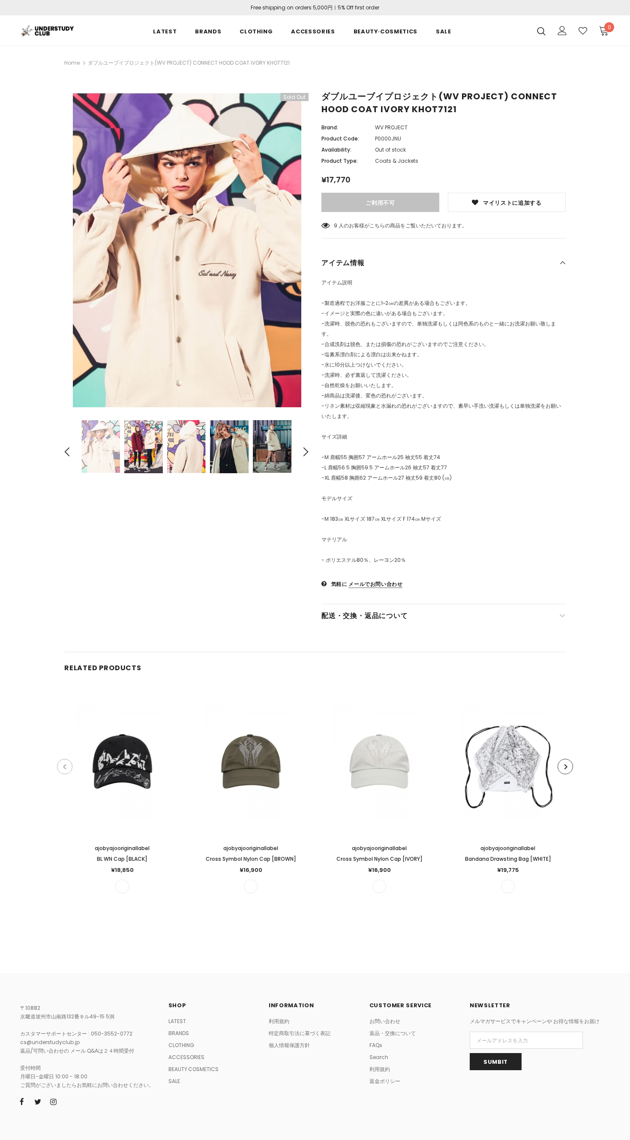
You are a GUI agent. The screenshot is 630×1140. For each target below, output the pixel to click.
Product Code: (340, 138)
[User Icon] (562, 30)
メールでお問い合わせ (375, 584)
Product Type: (339, 160)
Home (72, 62)
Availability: (336, 149)
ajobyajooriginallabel (122, 848)
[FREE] (122, 886)
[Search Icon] (541, 31)
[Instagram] (53, 1101)
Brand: (329, 127)
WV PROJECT (391, 127)
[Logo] (47, 30)
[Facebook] (22, 1101)
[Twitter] (37, 1101)
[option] (186, 250)
